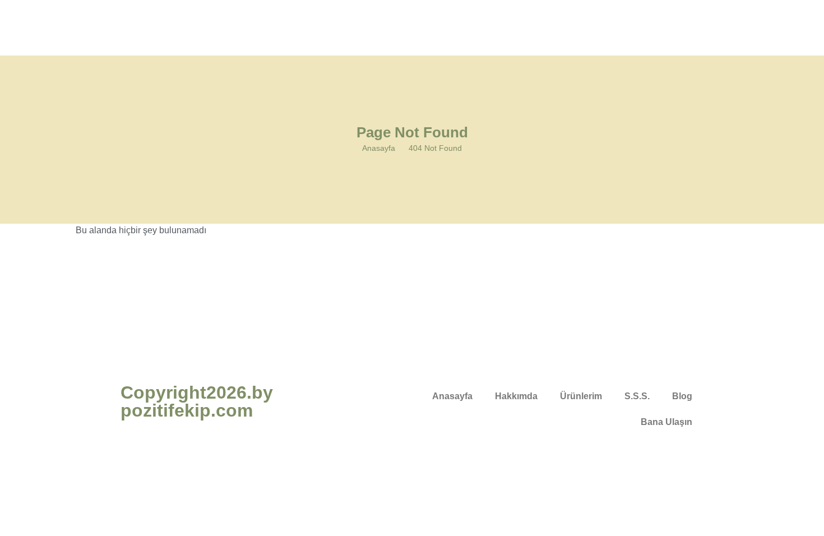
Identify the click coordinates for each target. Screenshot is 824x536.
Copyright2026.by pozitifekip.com (197, 401)
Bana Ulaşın (666, 422)
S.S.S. (637, 396)
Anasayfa (378, 148)
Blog (682, 396)
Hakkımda (516, 396)
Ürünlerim (581, 396)
